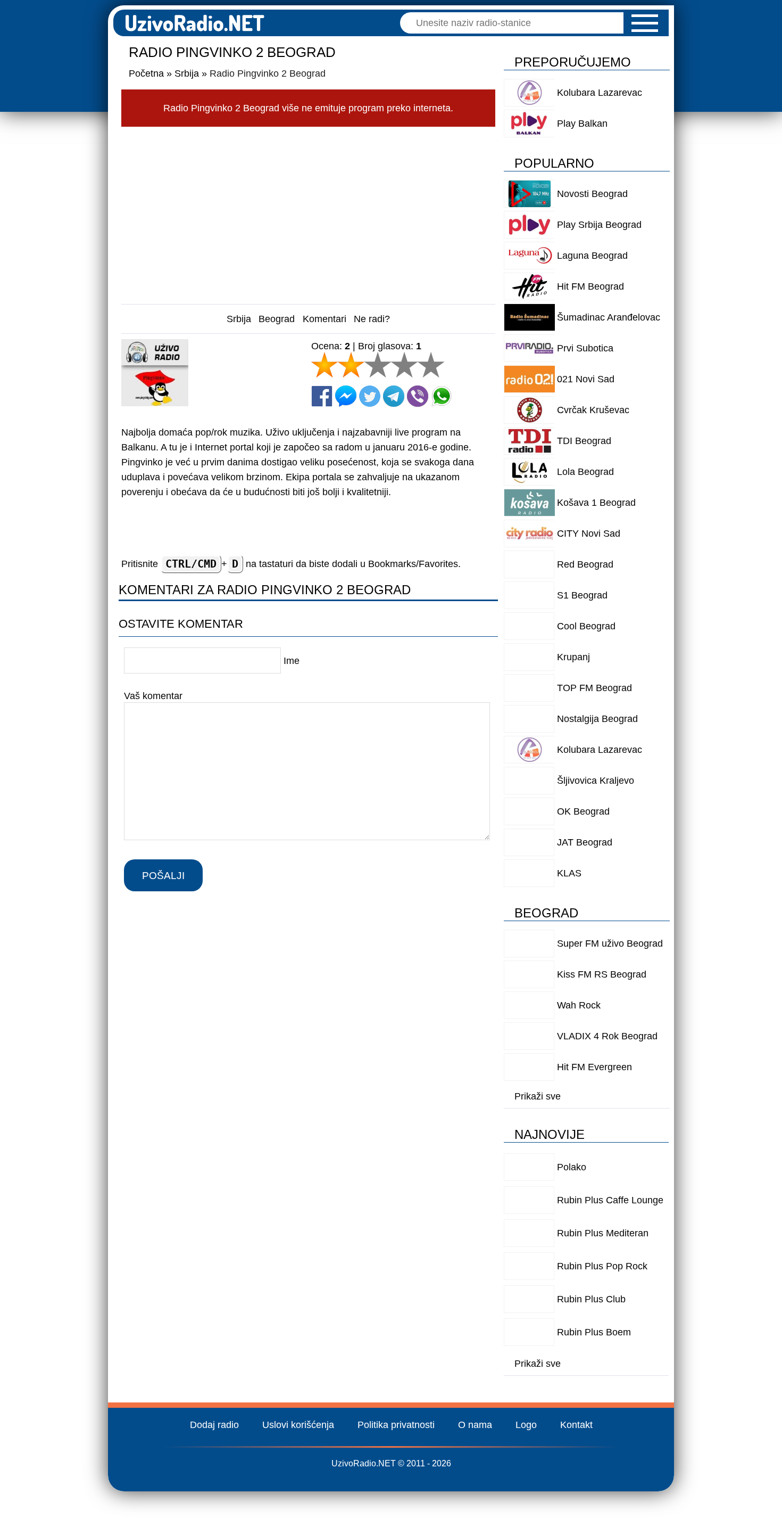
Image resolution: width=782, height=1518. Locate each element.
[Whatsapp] (441, 396)
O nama (475, 1424)
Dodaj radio (214, 1424)
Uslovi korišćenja (298, 1424)
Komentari (324, 319)
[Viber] (417, 396)
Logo (526, 1424)
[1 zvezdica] (324, 364)
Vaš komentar (153, 695)
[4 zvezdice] (404, 364)
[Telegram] (393, 396)
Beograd (277, 319)
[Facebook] (321, 396)
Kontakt (576, 1424)
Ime (292, 660)
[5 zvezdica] (431, 364)
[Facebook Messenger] (345, 396)
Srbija (239, 319)
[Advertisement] (308, 212)
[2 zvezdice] (351, 364)
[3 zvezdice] (377, 364)
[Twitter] (369, 396)
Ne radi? (372, 319)
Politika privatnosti (396, 1424)
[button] (644, 23)
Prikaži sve (537, 1096)
